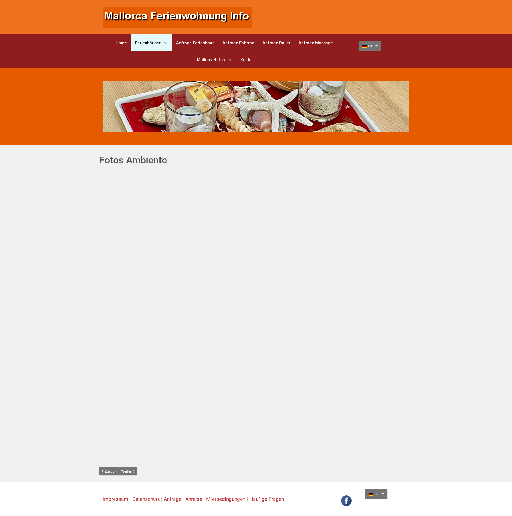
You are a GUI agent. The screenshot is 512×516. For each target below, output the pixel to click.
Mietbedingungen (225, 499)
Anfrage (173, 499)
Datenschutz (146, 499)
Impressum (116, 499)
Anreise (194, 499)
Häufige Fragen (266, 499)
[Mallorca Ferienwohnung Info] (177, 16)
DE (370, 46)
